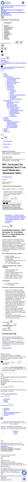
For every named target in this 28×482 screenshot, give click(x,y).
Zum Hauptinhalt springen (7, 5)
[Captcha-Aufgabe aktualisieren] (2, 375)
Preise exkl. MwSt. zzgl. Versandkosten (12, 186)
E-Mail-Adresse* (5, 359)
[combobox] (8, 43)
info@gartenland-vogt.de (18, 338)
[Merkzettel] (2, 52)
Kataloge (6, 35)
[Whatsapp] (2, 419)
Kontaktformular (13, 393)
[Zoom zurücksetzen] (7, 157)
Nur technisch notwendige (7, 449)
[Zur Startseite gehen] (6, 15)
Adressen (17, 63)
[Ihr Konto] (2, 54)
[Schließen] (1, 452)
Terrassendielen (7, 29)
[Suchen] (17, 42)
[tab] (15, 217)
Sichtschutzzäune (8, 27)
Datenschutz (7, 409)
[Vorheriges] (2, 70)
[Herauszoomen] (3, 157)
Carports (6, 30)
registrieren (6, 61)
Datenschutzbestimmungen (17, 367)
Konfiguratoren (7, 33)
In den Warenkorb (7, 201)
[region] (14, 156)
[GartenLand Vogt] (14, 177)
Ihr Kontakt (9, 479)
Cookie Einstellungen (9, 413)
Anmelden (3, 60)
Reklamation (7, 399)
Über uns (6, 25)
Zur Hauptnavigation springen (13, 6)
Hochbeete (6, 32)
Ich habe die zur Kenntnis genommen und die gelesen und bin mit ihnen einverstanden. (14, 369)
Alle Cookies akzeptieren (6, 450)
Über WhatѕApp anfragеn (17, 209)
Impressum (6, 408)
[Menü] (2, 17)
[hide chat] (2, 459)
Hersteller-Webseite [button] (7, 348)
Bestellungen (23, 63)
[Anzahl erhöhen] (15, 198)
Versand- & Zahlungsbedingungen (12, 412)
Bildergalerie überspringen (8, 151)
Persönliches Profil (10, 63)
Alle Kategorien (7, 22)
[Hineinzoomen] (10, 157)
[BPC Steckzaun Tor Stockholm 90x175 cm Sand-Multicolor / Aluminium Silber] (14, 153)
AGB (18, 369)
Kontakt (6, 400)
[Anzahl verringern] (5, 198)
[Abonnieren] (19, 362)
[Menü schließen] (7, 57)
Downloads (6, 38)
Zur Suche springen (19, 5)
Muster (5, 37)
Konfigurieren (17, 449)
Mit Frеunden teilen (15, 207)
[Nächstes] (2, 134)
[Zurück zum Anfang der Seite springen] (2, 441)
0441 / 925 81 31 (22, 389)
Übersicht (3, 63)
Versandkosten (4, 422)
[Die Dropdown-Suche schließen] (21, 42)
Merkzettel (3, 64)
